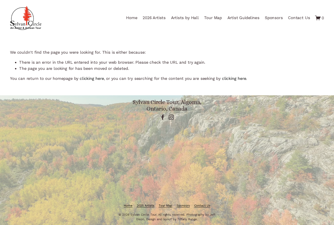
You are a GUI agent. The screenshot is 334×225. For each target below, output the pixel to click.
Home (131, 17)
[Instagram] (171, 117)
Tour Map (213, 17)
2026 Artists (154, 17)
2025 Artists (145, 205)
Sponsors (274, 17)
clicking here (92, 78)
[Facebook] (162, 117)
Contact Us (299, 17)
